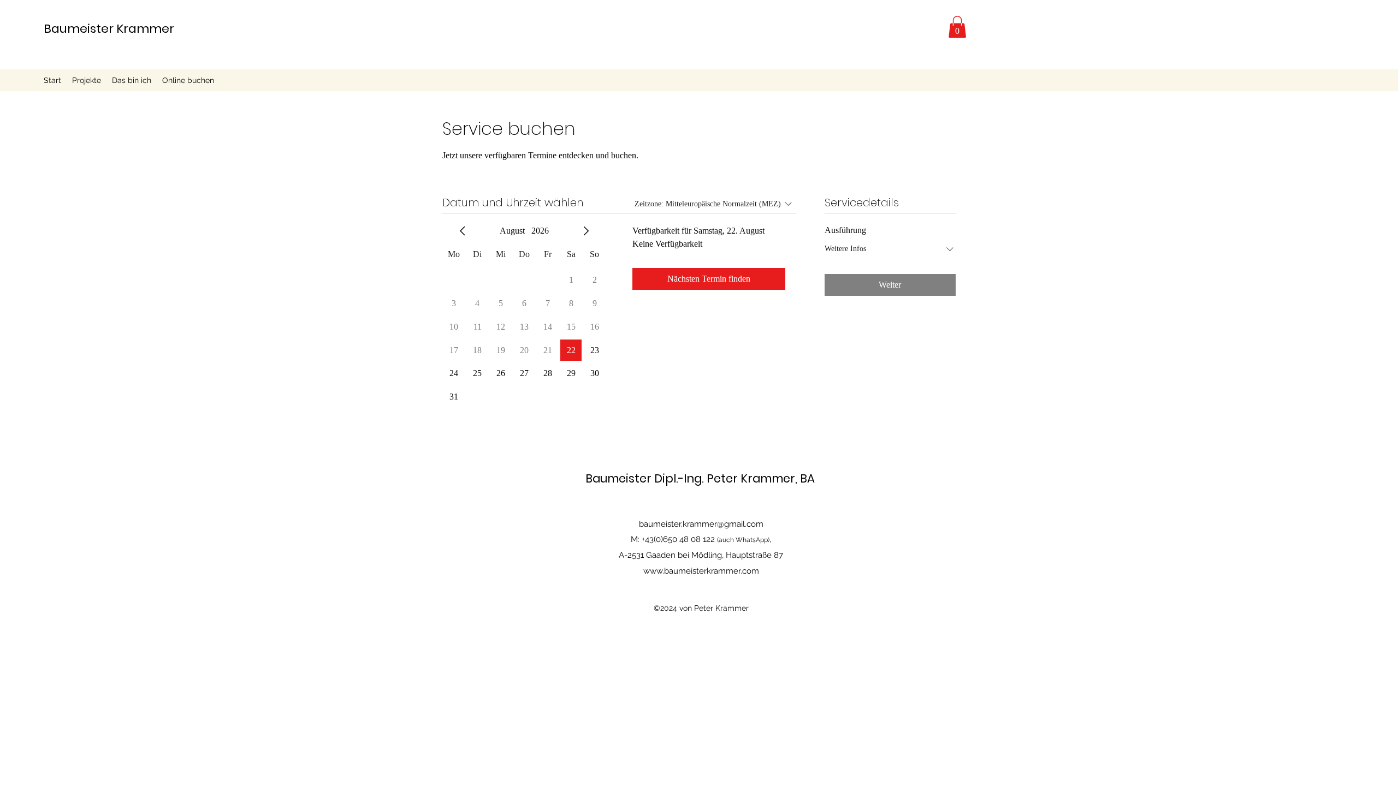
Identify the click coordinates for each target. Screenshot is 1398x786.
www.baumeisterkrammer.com (701, 571)
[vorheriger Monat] (462, 230)
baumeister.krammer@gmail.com (701, 524)
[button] (957, 27)
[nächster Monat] (586, 230)
